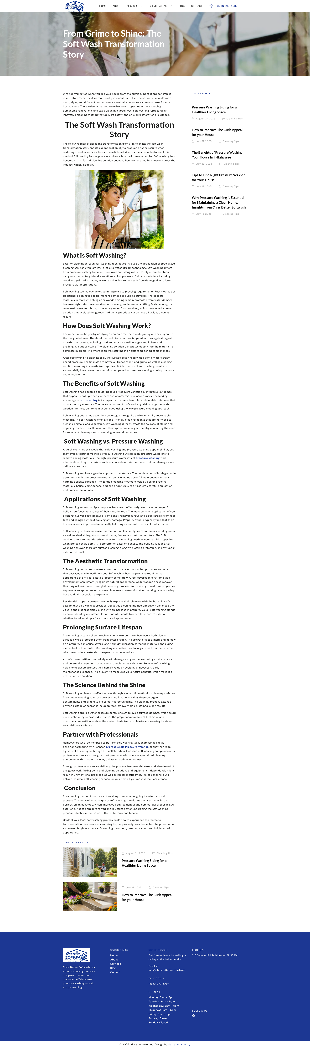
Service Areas (158, 6)
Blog (182, 6)
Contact (196, 6)
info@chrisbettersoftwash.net (167, 970)
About (117, 6)
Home (102, 6)
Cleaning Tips (164, 853)
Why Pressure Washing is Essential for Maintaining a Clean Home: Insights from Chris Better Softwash (219, 202)
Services (132, 6)
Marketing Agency (179, 1044)
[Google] (193, 1015)
